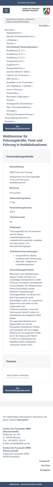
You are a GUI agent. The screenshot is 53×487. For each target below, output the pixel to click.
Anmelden (43, 25)
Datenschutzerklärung (31, 484)
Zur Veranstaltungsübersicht (17, 127)
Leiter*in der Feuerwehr (17, 75)
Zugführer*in (12, 65)
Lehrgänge (11, 40)
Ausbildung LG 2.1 (15, 54)
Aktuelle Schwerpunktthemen (20, 36)
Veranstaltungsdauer (20, 198)
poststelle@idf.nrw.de (20, 443)
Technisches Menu (26, 3)
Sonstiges (11, 111)
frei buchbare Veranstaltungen (21, 47)
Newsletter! (23, 420)
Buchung (14, 188)
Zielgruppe (15, 227)
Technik (10, 100)
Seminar (10, 43)
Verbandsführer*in (14, 68)
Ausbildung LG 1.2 (15, 50)
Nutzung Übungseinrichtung (19, 114)
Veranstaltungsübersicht (16, 118)
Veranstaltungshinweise (22, 270)
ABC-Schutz (12, 79)
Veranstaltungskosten (21, 207)
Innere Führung (13, 89)
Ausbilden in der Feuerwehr (19, 82)
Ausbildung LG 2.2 (15, 57)
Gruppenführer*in (14, 61)
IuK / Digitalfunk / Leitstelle (18, 86)
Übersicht (9, 30)
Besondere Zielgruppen (17, 96)
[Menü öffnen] (6, 10)
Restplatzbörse (13, 33)
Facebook (44, 461)
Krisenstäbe (12, 93)
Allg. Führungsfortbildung (18, 107)
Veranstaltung (17, 166)
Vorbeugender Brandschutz (19, 103)
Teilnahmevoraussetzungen (24, 251)
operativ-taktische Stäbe (17, 71)
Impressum (14, 484)
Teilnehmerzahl (17, 217)
